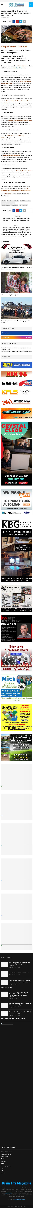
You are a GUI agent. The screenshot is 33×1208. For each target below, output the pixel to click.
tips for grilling (23, 205)
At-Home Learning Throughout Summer (12, 295)
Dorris (2, 1168)
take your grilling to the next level (10, 205)
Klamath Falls (4, 1156)
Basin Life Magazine (16, 1184)
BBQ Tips (3, 200)
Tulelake (3, 1173)
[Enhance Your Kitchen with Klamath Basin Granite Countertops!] (4, 1013)
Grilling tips (15, 200)
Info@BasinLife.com (19, 1199)
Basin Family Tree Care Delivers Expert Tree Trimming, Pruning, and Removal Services (19, 964)
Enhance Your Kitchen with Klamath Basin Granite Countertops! (20, 1012)
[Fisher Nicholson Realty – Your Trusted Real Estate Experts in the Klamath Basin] (4, 982)
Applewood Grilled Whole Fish (11, 155)
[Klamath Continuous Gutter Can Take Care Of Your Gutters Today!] (4, 1005)
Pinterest (22, 68)
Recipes (28, 200)
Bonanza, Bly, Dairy (6, 1166)
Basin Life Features (6, 1154)
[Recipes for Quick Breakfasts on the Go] (4, 974)
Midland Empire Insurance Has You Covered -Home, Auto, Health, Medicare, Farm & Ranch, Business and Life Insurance (20, 994)
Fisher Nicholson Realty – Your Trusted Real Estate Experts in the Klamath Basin (20, 981)
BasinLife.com (8, 1193)
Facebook (14, 68)
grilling (9, 200)
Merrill (2, 1159)
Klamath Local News (6, 1152)
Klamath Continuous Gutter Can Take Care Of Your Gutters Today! (20, 1004)
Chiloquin (3, 1161)
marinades (22, 200)
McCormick (8, 193)
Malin (2, 1163)
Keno (2, 1170)
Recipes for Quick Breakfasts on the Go (19, 972)
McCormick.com (22, 66)
